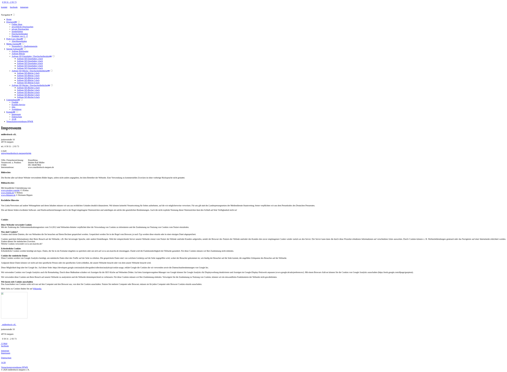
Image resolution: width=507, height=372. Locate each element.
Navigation (6, 15)
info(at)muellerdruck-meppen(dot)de (16, 153)
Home (8, 19)
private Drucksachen (20, 29)
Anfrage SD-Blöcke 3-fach (28, 75)
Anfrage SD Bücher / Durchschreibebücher (31, 85)
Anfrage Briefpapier (20, 51)
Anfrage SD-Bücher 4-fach (28, 92)
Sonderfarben (17, 31)
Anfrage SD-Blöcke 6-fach (28, 83)
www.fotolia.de (7, 193)
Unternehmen (13, 100)
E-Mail (3, 343)
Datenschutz (17, 117)
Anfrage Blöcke (18, 54)
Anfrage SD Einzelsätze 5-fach (30, 66)
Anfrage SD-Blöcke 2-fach (28, 73)
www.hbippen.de (8, 195)
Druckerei (11, 22)
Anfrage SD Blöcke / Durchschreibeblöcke (31, 71)
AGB (14, 119)
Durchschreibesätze (20, 34)
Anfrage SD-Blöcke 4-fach (28, 78)
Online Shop (17, 24)
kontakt (4, 7)
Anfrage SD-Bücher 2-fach (28, 88)
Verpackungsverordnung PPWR (19, 121)
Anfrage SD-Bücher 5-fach (28, 95)
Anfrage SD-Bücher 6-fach (28, 97)
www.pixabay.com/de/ (10, 190)
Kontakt (10, 112)
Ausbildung (16, 109)
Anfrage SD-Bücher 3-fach (28, 90)
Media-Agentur (13, 44)
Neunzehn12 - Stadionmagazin (24, 46)
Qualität (15, 102)
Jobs (13, 107)
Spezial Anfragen (14, 49)
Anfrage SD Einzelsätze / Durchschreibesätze (32, 56)
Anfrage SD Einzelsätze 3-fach (30, 61)
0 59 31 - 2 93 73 (9, 2)
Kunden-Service (18, 104)
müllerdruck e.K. (8, 324)
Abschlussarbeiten (19, 41)
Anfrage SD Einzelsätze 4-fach (30, 63)
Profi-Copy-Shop (14, 39)
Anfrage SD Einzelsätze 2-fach (30, 59)
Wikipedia (37, 289)
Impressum (16, 114)
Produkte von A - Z (20, 36)
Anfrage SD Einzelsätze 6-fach (30, 68)
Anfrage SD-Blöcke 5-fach (28, 80)
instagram (24, 7)
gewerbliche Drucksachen (22, 27)
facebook (14, 7)
